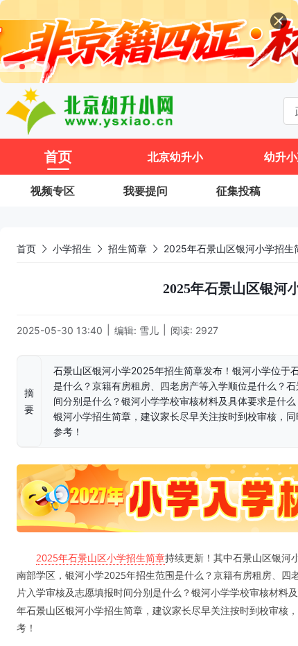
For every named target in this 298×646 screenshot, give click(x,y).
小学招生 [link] (72, 248)
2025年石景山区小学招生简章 (100, 557)
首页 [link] (26, 248)
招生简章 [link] (127, 248)
